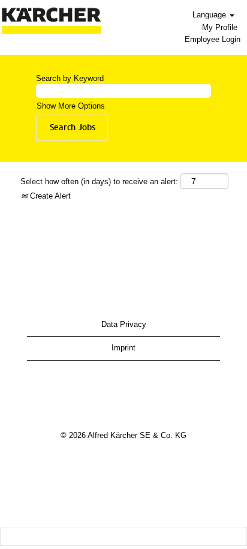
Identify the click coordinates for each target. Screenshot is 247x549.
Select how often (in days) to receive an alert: (99, 181)
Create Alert (49, 195)
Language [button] (210, 14)
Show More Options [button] (71, 105)
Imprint (123, 347)
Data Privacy (123, 324)
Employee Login (212, 39)
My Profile (219, 27)
